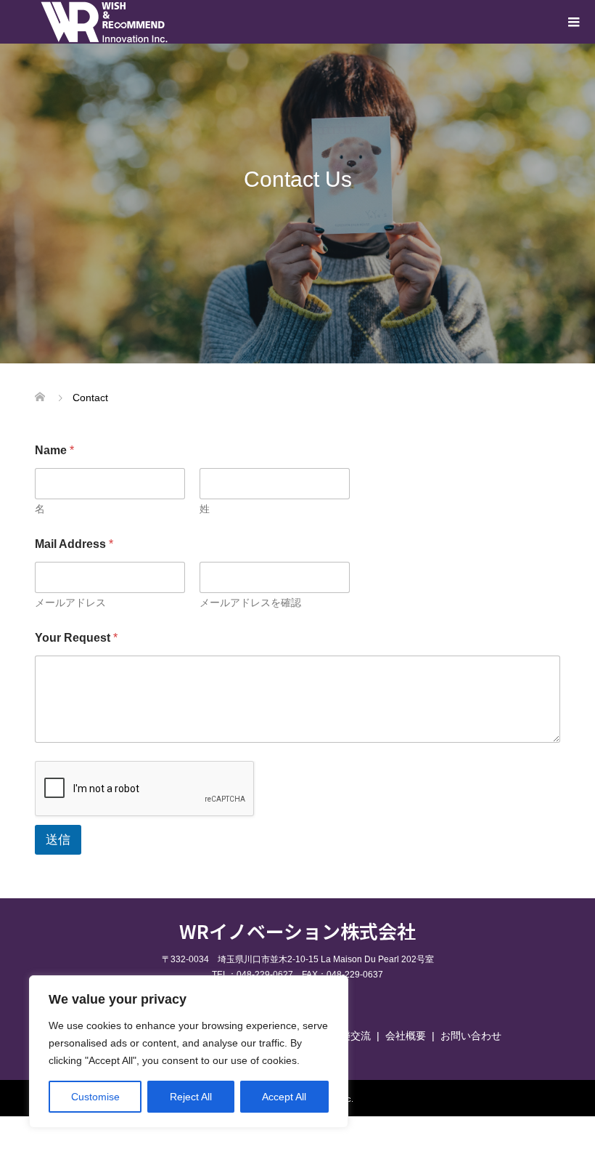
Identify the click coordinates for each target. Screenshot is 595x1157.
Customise (95, 1096)
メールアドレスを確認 (250, 602)
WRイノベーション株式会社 (297, 931)
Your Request (76, 638)
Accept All (284, 1096)
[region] (188, 1051)
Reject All (191, 1096)
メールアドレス (70, 602)
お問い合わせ (470, 1035)
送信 (58, 840)
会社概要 (405, 1035)
